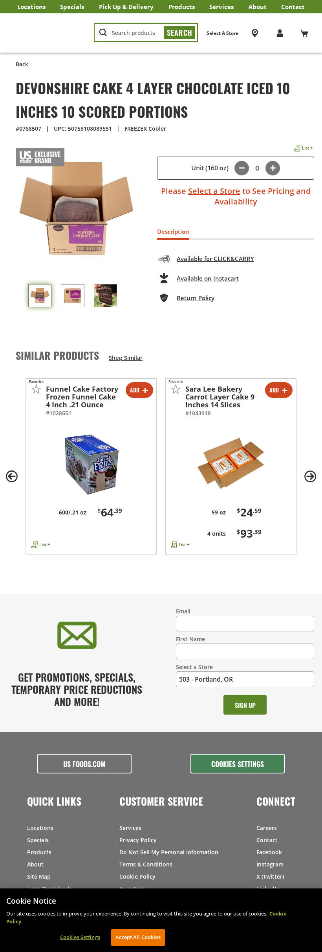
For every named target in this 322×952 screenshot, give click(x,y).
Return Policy (195, 298)
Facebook (269, 852)
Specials (72, 7)
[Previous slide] (12, 476)
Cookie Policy (137, 876)
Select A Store (222, 33)
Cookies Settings (237, 764)
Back (22, 64)
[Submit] (179, 32)
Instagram (270, 864)
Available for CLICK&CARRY (215, 259)
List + (307, 148)
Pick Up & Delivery (126, 7)
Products (181, 7)
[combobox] (146, 33)
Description (173, 231)
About (258, 7)
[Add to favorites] (36, 389)
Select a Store (214, 191)
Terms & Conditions (145, 864)
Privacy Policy (138, 840)
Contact (293, 7)
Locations (31, 7)
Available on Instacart (208, 278)
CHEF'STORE (48, 33)
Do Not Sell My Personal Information (168, 852)
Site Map (39, 876)
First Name (190, 639)
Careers (266, 828)
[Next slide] (310, 476)
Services (221, 7)
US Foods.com (84, 764)
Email (183, 611)
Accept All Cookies (137, 937)
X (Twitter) (270, 876)
